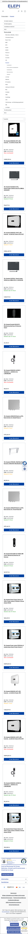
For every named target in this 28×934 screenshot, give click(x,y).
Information (4, 879)
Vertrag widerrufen (7, 874)
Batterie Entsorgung (6, 897)
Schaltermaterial (8, 21)
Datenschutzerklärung (19, 897)
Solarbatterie (9, 69)
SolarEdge (7, 97)
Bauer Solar (8, 40)
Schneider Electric (9, 37)
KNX (5, 29)
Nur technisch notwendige (14, 928)
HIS (6, 60)
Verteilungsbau (8, 24)
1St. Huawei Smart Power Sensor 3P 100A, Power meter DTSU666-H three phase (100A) (14, 601)
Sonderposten (7, 110)
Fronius (7, 55)
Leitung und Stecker (9, 87)
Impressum (13, 893)
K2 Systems (8, 82)
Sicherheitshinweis (14, 904)
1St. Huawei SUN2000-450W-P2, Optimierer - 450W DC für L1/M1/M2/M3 (12, 784)
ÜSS (6, 99)
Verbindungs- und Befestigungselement (14, 102)
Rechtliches (4, 882)
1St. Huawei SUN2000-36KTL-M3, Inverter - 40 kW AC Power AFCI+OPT (14, 233)
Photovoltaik (7, 32)
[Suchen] (18, 11)
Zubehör (8, 74)
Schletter (7, 92)
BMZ (6, 42)
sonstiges (7, 107)
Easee (6, 47)
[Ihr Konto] (21, 11)
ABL (6, 104)
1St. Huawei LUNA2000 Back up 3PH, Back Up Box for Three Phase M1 (14, 508)
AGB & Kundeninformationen (13, 902)
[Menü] (3, 11)
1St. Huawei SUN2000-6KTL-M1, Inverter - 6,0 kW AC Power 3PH (12, 692)
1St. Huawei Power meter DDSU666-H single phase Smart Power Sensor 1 (14, 646)
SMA (6, 94)
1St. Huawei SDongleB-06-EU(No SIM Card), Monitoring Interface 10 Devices (13, 555)
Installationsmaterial (9, 26)
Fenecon (7, 52)
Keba (6, 84)
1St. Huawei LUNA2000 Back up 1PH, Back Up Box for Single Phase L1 (13, 416)
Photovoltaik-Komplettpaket (12, 67)
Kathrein (7, 79)
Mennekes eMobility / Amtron (12, 34)
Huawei (7, 62)
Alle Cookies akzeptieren (14, 932)
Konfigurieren (14, 924)
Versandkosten (6, 911)
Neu (6, 89)
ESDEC (6, 50)
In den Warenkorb (14, 163)
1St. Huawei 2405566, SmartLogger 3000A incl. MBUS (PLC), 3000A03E (13, 279)
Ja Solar (7, 76)
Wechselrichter (10, 72)
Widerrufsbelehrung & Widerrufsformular (13, 895)
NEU (5, 112)
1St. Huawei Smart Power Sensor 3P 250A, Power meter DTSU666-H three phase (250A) (14, 830)
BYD (6, 45)
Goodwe (7, 57)
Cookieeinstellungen (13, 900)
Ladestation (9, 65)
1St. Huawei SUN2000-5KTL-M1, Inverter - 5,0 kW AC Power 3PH (12, 141)
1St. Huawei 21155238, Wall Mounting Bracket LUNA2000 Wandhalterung (14, 462)
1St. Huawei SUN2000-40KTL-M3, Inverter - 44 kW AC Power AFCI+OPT (14, 737)
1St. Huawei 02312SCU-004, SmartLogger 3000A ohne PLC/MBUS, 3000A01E (14, 188)
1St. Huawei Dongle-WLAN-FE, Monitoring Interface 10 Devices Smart (12, 326)
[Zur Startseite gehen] (14, 7)
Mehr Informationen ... (14, 921)
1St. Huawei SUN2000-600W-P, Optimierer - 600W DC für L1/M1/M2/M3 (12, 372)
